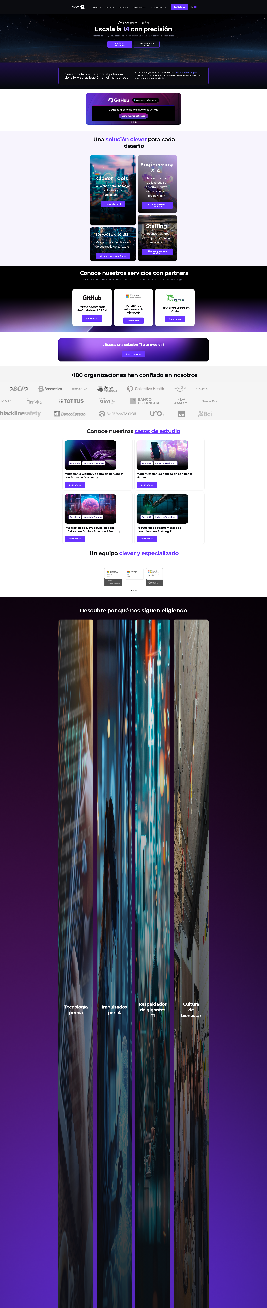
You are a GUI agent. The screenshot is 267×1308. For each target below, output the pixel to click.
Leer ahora (75, 485)
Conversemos (133, 354)
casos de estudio (157, 431)
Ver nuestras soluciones (113, 256)
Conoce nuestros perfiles (157, 252)
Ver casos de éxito (147, 44)
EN (195, 7)
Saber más (92, 318)
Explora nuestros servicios (157, 205)
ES (191, 7)
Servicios (96, 7)
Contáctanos (179, 7)
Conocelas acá (113, 204)
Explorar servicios (120, 44)
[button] (97, 7)
